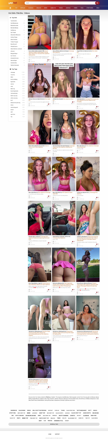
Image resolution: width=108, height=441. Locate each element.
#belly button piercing (38, 237)
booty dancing (20, 415)
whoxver (18, 51)
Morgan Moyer (18, 53)
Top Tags (14, 69)
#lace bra (90, 332)
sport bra (18, 114)
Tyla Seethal (18, 20)
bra (13, 415)
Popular (22, 8)
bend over (93, 415)
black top (12, 418)
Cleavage (30, 8)
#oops (69, 285)
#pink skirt (55, 193)
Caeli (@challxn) (81, 99)
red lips (64, 418)
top (18, 116)
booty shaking (18, 79)
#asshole (39, 53)
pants (18, 418)
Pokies (61, 8)
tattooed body (18, 93)
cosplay (57, 410)
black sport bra (71, 410)
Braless (39, 8)
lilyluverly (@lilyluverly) (58, 283)
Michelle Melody (18, 27)
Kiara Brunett (18, 44)
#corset (86, 100)
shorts (18, 84)
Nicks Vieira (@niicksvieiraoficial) (36, 145)
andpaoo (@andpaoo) (82, 236)
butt (18, 100)
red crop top (50, 413)
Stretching (90, 8)
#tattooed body (87, 237)
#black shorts (32, 147)
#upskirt (94, 239)
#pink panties (32, 55)
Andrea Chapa (18, 37)
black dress (95, 418)
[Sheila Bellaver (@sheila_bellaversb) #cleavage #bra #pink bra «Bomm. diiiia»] (63, 218)
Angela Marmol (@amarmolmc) (84, 51)
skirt (18, 112)
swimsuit (54, 415)
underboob (14, 410)
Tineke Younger (18, 41)
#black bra (33, 284)
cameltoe (80, 418)
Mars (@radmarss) (81, 145)
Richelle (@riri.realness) (34, 236)
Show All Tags (54, 424)
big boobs (18, 81)
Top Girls (14, 17)
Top (16, 8)
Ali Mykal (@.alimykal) (58, 99)
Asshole (68, 8)
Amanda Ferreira (18, 58)
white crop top (18, 98)
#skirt (70, 192)
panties (50, 420)
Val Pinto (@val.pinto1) (34, 379)
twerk (58, 418)
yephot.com (52, 438)
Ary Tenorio (18, 55)
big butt (79, 415)
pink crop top (33, 418)
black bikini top (72, 418)
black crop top (18, 95)
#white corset (91, 100)
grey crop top (21, 413)
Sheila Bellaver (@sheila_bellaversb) (61, 236)
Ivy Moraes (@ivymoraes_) (83, 192)
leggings (34, 413)
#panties (31, 52)
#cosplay (79, 101)
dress (18, 105)
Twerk (75, 8)
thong (63, 410)
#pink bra (47, 53)
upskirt (67, 420)
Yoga (82, 8)
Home (10, 8)
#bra (43, 53)
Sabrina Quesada (18, 65)
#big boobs (55, 147)
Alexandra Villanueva (18, 34)
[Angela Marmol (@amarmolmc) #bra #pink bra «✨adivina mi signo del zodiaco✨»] (88, 32)
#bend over (34, 53)
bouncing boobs (18, 91)
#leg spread (91, 236)
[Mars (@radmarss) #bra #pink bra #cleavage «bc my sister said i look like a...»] (39, 174)
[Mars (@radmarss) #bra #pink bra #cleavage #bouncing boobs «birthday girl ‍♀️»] (88, 127)
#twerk (46, 51)
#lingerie (35, 52)
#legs (48, 331)
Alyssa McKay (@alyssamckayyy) (61, 51)
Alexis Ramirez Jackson (18, 48)
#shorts (47, 145)
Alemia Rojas (18, 60)
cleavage (18, 72)
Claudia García (18, 46)
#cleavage (71, 51)
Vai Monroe (18, 30)
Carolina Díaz (18, 62)
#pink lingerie (41, 52)
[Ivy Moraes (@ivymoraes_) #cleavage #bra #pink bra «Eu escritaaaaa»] (88, 174)
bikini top (18, 88)
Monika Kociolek (18, 25)
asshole (67, 413)
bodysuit (50, 410)
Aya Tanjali (18, 32)
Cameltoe (53, 8)
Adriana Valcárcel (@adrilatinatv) (37, 99)
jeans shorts (87, 413)
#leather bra (63, 284)
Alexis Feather (18, 39)
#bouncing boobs (94, 99)
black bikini (22, 410)
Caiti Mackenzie (18, 23)
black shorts (59, 413)
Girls (97, 8)
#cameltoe (95, 332)
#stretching (80, 237)
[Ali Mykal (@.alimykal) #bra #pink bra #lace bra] (63, 80)
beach (18, 109)
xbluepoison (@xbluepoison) (35, 331)
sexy (18, 86)
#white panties (90, 334)
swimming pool (18, 107)
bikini (18, 77)
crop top (18, 74)
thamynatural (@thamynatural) (84, 331)
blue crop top (46, 415)
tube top (87, 418)
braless (53, 418)
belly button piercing (18, 102)
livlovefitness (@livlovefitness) (84, 283)
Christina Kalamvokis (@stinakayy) (61, 145)
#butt (30, 53)
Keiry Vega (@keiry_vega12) (35, 283)
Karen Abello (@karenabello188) (36, 51)
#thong (46, 52)
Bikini (45, 8)
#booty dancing (43, 382)
